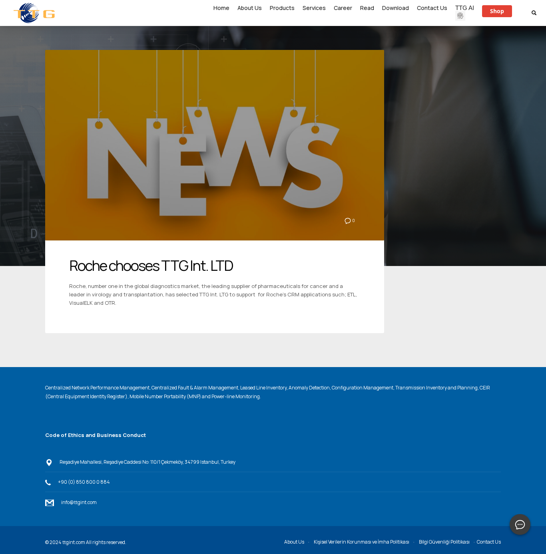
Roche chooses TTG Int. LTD (151, 265)
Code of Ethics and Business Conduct (95, 435)
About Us (294, 541)
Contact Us (489, 541)
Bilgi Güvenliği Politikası (444, 541)
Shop (497, 11)
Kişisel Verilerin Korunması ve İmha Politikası (361, 541)
